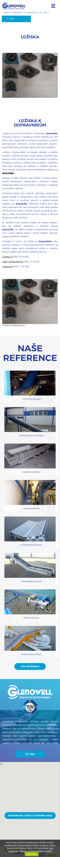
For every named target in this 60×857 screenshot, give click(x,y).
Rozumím (32, 854)
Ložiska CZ (7, 256)
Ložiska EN (7, 266)
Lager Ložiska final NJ (12, 261)
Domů (5, 13)
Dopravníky (17, 13)
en (32, 2)
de (28, 2)
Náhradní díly (32, 13)
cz (24, 2)
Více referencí (30, 666)
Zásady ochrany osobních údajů (36, 851)
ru (35, 2)
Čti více (30, 754)
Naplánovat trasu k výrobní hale (30, 815)
